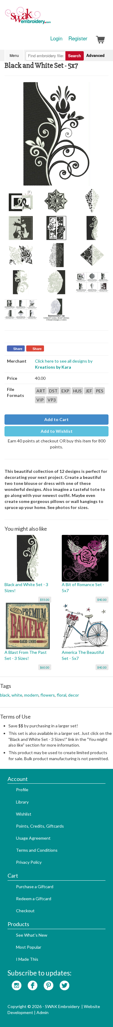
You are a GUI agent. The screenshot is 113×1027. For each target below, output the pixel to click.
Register (77, 38)
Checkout (25, 910)
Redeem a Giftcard (33, 898)
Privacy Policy (29, 862)
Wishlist (23, 813)
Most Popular (28, 947)
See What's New (31, 935)
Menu (14, 55)
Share (17, 349)
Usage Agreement (33, 838)
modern (31, 695)
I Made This (27, 959)
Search (74, 55)
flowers (47, 695)
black (5, 695)
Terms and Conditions (37, 850)
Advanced (95, 55)
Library (22, 801)
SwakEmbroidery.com (50, 18)
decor (73, 695)
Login (56, 38)
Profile (22, 789)
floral (61, 695)
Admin (42, 1012)
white (16, 695)
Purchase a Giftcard (34, 886)
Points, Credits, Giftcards (40, 826)
